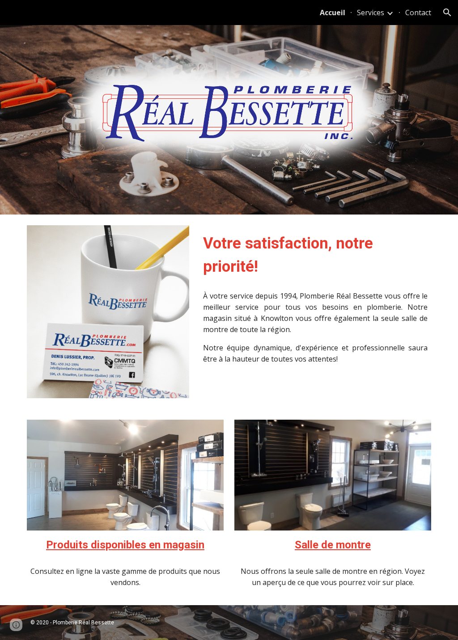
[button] (447, 12)
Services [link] (370, 12)
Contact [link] (418, 12)
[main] (315, 254)
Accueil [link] (332, 12)
